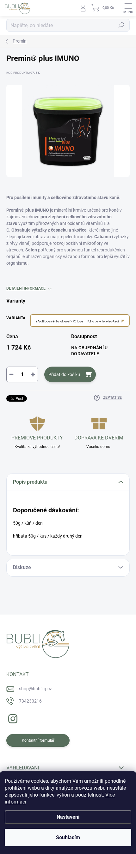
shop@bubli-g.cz (35, 688)
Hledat (121, 25)
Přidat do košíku (64, 374)
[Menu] (128, 8)
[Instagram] (11, 717)
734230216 (30, 701)
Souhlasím (68, 837)
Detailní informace (26, 288)
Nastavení (68, 817)
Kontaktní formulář (38, 740)
